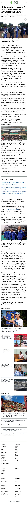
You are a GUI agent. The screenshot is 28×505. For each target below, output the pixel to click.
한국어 (16, 451)
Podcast (16, 468)
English (16, 460)
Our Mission (17, 488)
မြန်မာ (16, 449)
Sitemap (3, 493)
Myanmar (3, 451)
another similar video (13, 209)
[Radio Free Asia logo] (14, 2)
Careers (16, 496)
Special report (4, 471)
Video (2, 480)
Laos (2, 449)
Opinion (3, 470)
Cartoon (3, 468)
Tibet (2, 454)
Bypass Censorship (5, 491)
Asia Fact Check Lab (5, 463)
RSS (16, 480)
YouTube (3, 486)
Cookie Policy (18, 493)
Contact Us (17, 497)
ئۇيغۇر (16, 457)
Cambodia (3, 446)
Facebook (3, 488)
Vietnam (3, 457)
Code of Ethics (18, 494)
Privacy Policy (18, 491)
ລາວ (16, 452)
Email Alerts (17, 481)
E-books (3, 473)
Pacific (2, 458)
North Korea (3, 452)
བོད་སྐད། (16, 455)
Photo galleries (4, 481)
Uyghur (2, 455)
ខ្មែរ (15, 454)
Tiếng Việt (17, 458)
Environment (4, 461)
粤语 (16, 447)
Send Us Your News (5, 494)
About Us (17, 486)
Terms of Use (18, 490)
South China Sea (4, 460)
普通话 (16, 446)
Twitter (2, 490)
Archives (3, 474)
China (2, 447)
